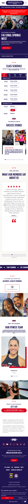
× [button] (26, 489)
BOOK (12, 110)
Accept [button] (7, 498)
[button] (14, 501)
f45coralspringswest (12, 289)
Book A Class (6, 48)
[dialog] (14, 496)
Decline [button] (20, 498)
